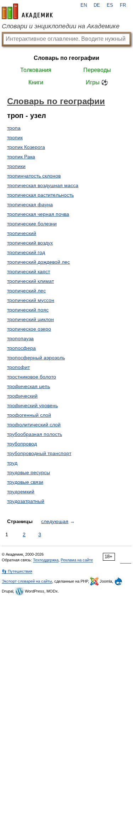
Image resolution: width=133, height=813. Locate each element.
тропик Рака (21, 156)
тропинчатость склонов (34, 176)
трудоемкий (20, 491)
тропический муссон (30, 300)
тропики (16, 166)
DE (97, 5)
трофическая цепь (28, 386)
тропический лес (26, 290)
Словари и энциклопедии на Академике (61, 26)
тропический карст (28, 271)
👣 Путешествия (17, 571)
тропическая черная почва (38, 214)
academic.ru (27, 11)
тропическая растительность (40, 195)
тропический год (26, 252)
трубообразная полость (34, 434)
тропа (14, 128)
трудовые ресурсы (28, 472)
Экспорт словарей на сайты (27, 581)
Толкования (35, 70)
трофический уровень (32, 405)
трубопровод (22, 444)
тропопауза (20, 338)
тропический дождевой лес (38, 262)
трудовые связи (25, 482)
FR (123, 5)
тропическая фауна (30, 204)
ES (110, 5)
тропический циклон (30, 319)
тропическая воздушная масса (42, 185)
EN (84, 5)
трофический (22, 396)
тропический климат (30, 281)
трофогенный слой (29, 415)
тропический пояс (28, 310)
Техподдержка (46, 560)
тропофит (18, 367)
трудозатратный (25, 501)
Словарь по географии (66, 58)
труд (12, 463)
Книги (35, 82)
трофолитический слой (34, 424)
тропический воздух (30, 243)
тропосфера (21, 348)
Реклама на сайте (77, 560)
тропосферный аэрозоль (36, 357)
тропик (15, 137)
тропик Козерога (26, 147)
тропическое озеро (29, 329)
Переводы (97, 70)
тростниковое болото (31, 377)
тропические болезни (32, 223)
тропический (21, 233)
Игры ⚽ (97, 82)
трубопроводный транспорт (39, 453)
